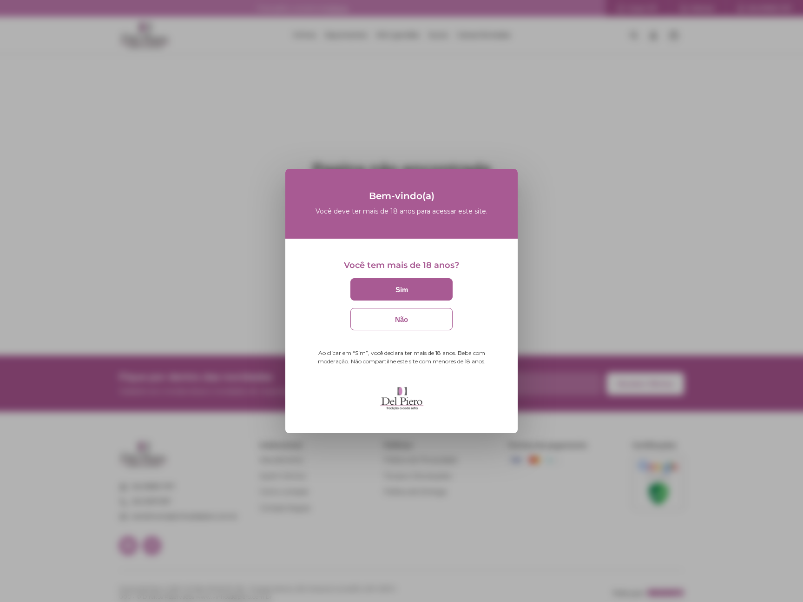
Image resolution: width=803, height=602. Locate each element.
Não (401, 319)
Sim (401, 290)
